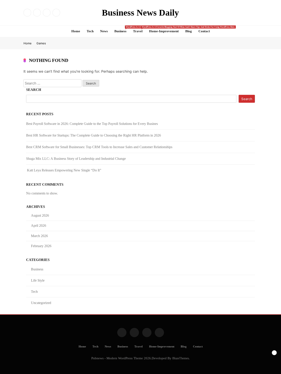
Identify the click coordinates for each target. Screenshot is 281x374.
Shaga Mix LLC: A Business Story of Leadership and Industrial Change (76, 158)
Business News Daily (140, 13)
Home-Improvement (164, 31)
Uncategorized (41, 303)
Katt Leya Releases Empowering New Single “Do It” (63, 170)
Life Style (38, 280)
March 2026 (39, 236)
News (104, 31)
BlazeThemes (180, 358)
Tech (90, 31)
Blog (188, 31)
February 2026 (41, 246)
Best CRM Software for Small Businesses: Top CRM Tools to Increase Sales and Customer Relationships (99, 147)
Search (33, 90)
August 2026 (40, 215)
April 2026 (38, 225)
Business (122, 29)
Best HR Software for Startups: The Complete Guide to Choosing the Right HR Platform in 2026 (93, 135)
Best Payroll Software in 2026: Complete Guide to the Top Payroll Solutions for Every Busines (92, 124)
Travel (139, 29)
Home (75, 31)
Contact (204, 31)
